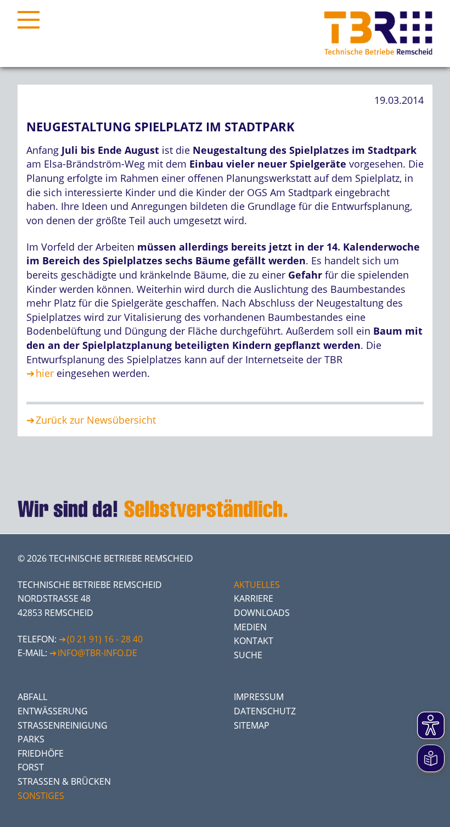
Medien (250, 627)
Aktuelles (257, 585)
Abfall (32, 697)
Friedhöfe (41, 753)
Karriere (253, 598)
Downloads (262, 613)
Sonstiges (41, 796)
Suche (248, 655)
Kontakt (253, 641)
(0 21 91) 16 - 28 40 (105, 639)
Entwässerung (53, 711)
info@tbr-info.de (97, 653)
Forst (31, 767)
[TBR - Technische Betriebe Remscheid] (378, 33)
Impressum (259, 697)
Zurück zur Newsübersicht (96, 419)
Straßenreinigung (63, 725)
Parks (31, 739)
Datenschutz (265, 711)
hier (45, 373)
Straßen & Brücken (64, 781)
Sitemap (251, 725)
